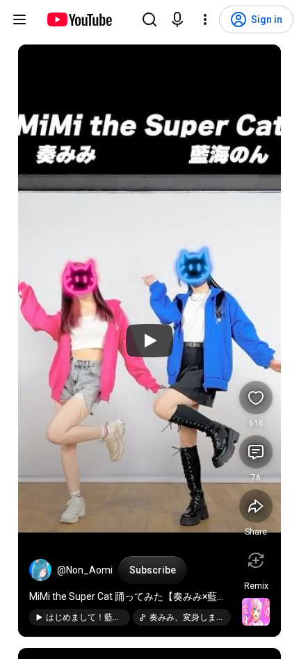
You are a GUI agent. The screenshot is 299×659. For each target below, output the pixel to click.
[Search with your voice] (177, 19)
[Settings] (205, 19)
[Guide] (19, 19)
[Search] (149, 19)
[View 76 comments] (256, 452)
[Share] (256, 506)
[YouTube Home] (79, 19)
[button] (40, 570)
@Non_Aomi (85, 570)
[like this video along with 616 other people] (256, 397)
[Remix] (256, 560)
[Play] (149, 340)
